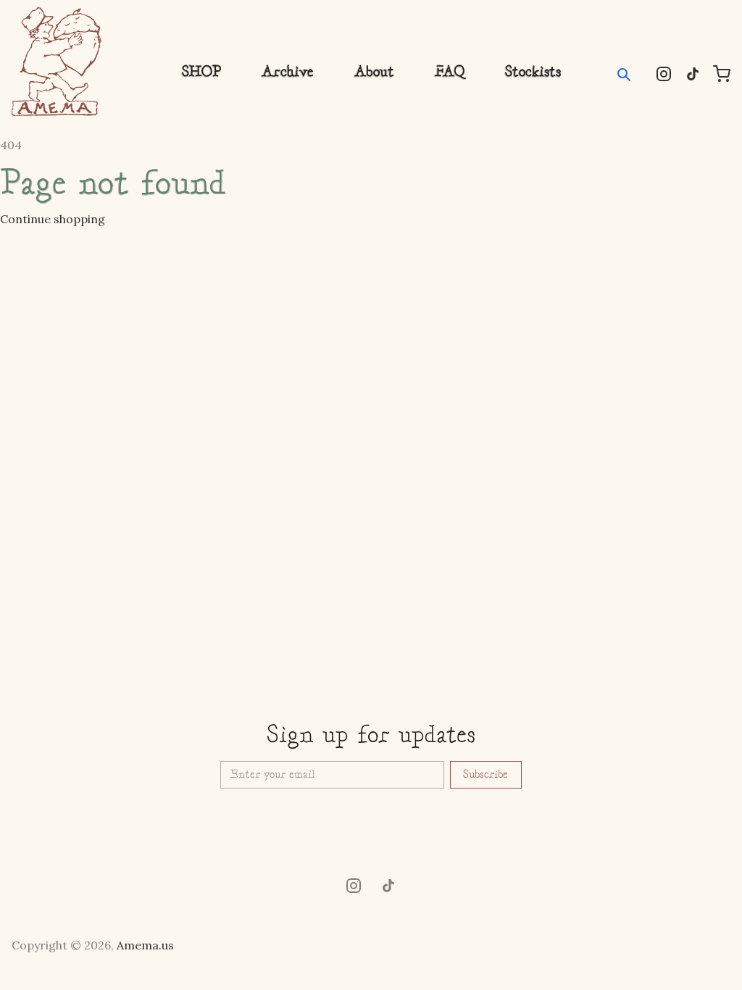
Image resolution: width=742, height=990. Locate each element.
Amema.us (145, 945)
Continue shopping (52, 219)
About (374, 72)
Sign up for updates (371, 736)
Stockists (533, 72)
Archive (288, 72)
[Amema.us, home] (56, 61)
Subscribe (485, 775)
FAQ (449, 72)
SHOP (201, 72)
